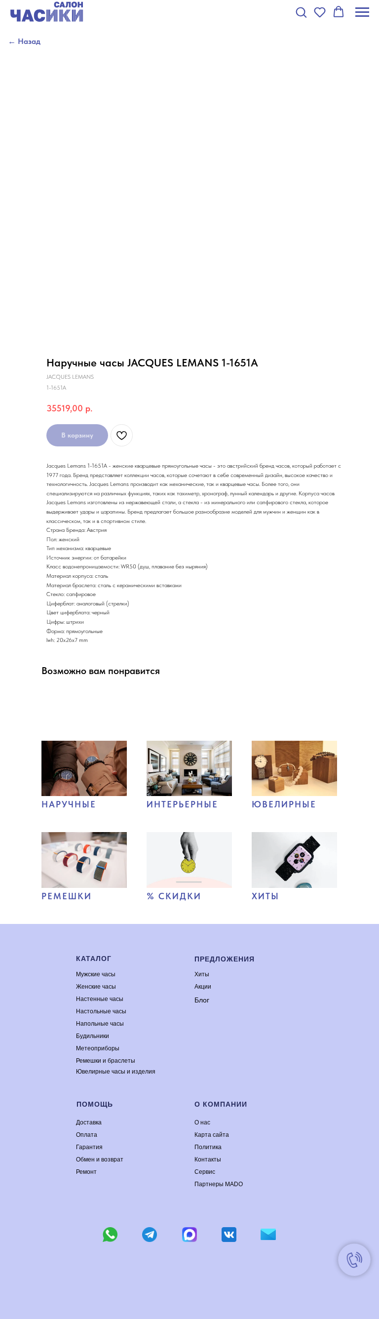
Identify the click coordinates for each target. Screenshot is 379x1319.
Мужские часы (95, 974)
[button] (301, 12)
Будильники (92, 1036)
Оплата (86, 1134)
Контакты (207, 1159)
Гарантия (89, 1147)
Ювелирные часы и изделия (115, 1071)
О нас (202, 1122)
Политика (208, 1147)
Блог (201, 1000)
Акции (202, 986)
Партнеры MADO (218, 1184)
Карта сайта (211, 1134)
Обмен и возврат (99, 1159)
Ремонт (86, 1171)
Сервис (204, 1171)
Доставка (89, 1122)
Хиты (201, 974)
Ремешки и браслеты (105, 1060)
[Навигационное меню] (362, 12)
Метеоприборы (97, 1048)
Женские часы (96, 986)
